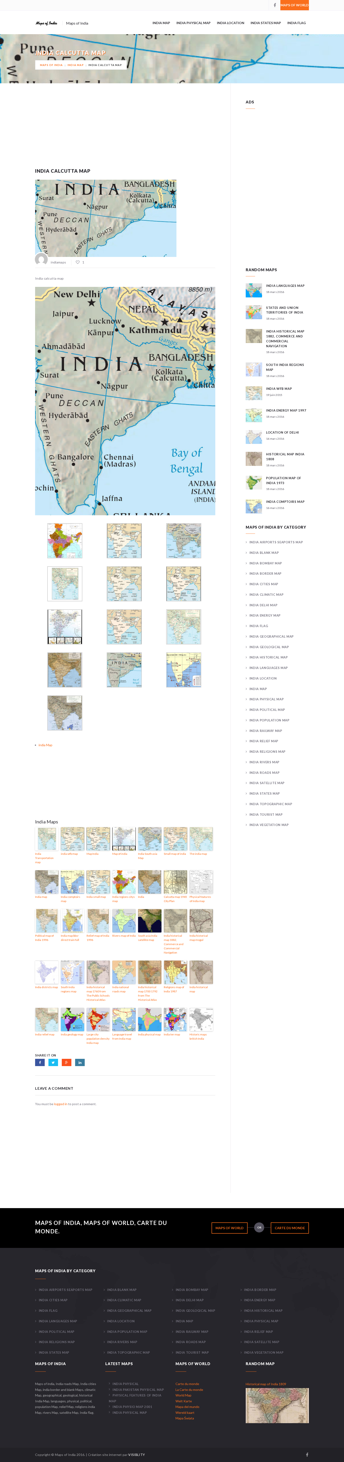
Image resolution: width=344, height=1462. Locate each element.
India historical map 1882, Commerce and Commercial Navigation (173, 944)
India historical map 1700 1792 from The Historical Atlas (147, 993)
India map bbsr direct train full (70, 938)
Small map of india (175, 853)
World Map (183, 1395)
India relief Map (263, 741)
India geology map (72, 1034)
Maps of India (51, 64)
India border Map (265, 573)
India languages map (285, 286)
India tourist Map (266, 814)
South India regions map (68, 989)
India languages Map (268, 668)
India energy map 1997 (286, 410)
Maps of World (295, 5)
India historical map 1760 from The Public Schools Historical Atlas (98, 993)
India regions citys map (123, 899)
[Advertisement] (125, 131)
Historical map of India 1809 (266, 1384)
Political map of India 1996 (44, 938)
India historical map (199, 989)
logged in (60, 1104)
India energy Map (265, 615)
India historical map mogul (199, 938)
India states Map (266, 23)
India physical (126, 1384)
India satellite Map (267, 783)
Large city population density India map (98, 1039)
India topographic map (270, 804)
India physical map (149, 1034)
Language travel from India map (122, 1036)
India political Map (267, 710)
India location (230, 23)
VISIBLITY (136, 1455)
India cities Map (263, 584)
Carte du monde (290, 1228)
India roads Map (264, 773)
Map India (93, 853)
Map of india (119, 853)
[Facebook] (274, 5)
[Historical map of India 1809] (277, 1405)
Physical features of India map (200, 899)
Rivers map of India (124, 935)
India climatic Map (266, 594)
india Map (161, 23)
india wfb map (69, 853)
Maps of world (230, 1228)
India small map (96, 897)
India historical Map (268, 657)
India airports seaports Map (276, 542)
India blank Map (264, 553)
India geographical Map (271, 636)
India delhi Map (263, 605)
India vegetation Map (269, 825)
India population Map (269, 720)
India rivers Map (264, 762)
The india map (198, 853)
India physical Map (193, 23)
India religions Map (267, 751)
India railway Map (265, 731)
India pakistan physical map (138, 1390)
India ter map (172, 1034)
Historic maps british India (198, 1036)
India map (41, 897)
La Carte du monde (189, 1390)
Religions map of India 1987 (174, 989)
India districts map (46, 987)
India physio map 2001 (132, 1407)
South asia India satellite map (147, 938)
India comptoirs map (70, 899)
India (141, 897)
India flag (296, 23)
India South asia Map (147, 856)
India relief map (44, 1034)
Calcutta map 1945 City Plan (175, 899)
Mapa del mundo (187, 1407)
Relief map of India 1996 (98, 938)
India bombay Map (265, 563)
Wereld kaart (185, 1412)
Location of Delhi (282, 432)
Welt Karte (184, 1401)
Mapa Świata (185, 1418)
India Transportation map (44, 858)
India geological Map (269, 647)
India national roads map (120, 989)
